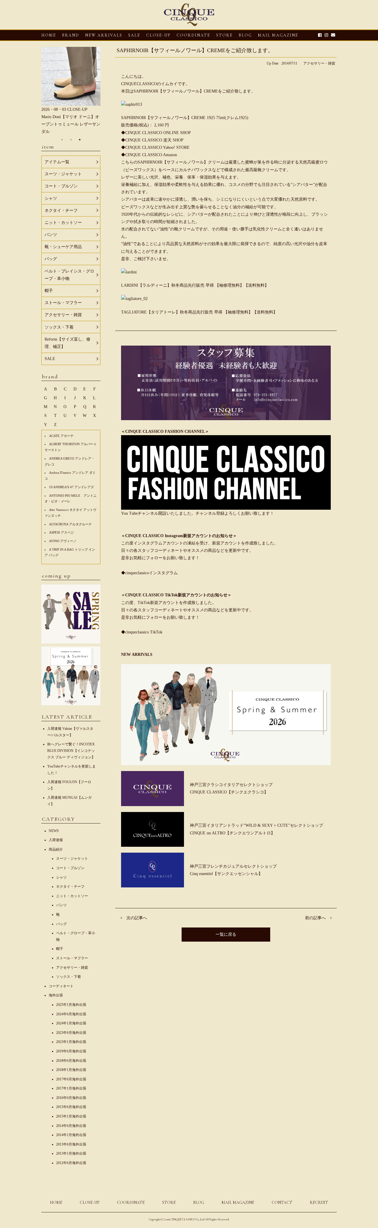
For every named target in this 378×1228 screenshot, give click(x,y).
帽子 (59, 949)
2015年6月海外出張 (71, 1107)
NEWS (54, 831)
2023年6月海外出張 (71, 1033)
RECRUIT (319, 1202)
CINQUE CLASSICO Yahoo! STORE (157, 147)
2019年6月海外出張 (71, 1051)
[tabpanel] (70, 91)
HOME (48, 35)
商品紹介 (56, 849)
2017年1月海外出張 (71, 1088)
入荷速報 (56, 840)
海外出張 (56, 995)
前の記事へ (315, 918)
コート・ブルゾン (70, 868)
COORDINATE (193, 35)
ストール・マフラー (72, 958)
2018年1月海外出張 (71, 1070)
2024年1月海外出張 (71, 1023)
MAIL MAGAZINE (278, 35)
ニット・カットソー (72, 896)
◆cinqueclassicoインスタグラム (149, 573)
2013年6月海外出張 (71, 1144)
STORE (224, 35)
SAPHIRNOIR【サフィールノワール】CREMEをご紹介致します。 (195, 50)
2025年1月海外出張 (71, 1005)
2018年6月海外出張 (71, 1061)
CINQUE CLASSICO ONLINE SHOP (158, 133)
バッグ (61, 924)
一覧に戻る (226, 934)
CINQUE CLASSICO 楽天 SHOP (154, 140)
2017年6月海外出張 (71, 1079)
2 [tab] (71, 140)
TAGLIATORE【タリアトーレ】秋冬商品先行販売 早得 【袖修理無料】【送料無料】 (199, 312)
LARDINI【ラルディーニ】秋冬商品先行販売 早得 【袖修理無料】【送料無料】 (195, 285)
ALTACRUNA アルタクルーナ (70, 524)
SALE (134, 35)
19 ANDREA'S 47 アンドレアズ (71, 487)
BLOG (198, 1202)
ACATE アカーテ (61, 436)
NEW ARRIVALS (103, 35)
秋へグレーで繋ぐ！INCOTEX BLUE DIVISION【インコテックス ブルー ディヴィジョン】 (71, 750)
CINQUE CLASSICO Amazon (151, 155)
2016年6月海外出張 (71, 1098)
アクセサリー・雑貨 (319, 63)
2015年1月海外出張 (71, 1116)
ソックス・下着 (68, 977)
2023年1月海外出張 (71, 1042)
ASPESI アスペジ (61, 532)
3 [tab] (80, 140)
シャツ (61, 877)
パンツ (61, 905)
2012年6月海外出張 (71, 1163)
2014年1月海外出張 (71, 1135)
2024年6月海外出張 (71, 1014)
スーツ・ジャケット (72, 858)
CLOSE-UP (90, 1202)
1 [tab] (62, 140)
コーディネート (61, 986)
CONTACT (282, 1202)
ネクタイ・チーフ (70, 886)
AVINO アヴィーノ (62, 541)
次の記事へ (136, 918)
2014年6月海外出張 (71, 1126)
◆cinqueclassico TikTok (141, 632)
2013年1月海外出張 (71, 1153)
